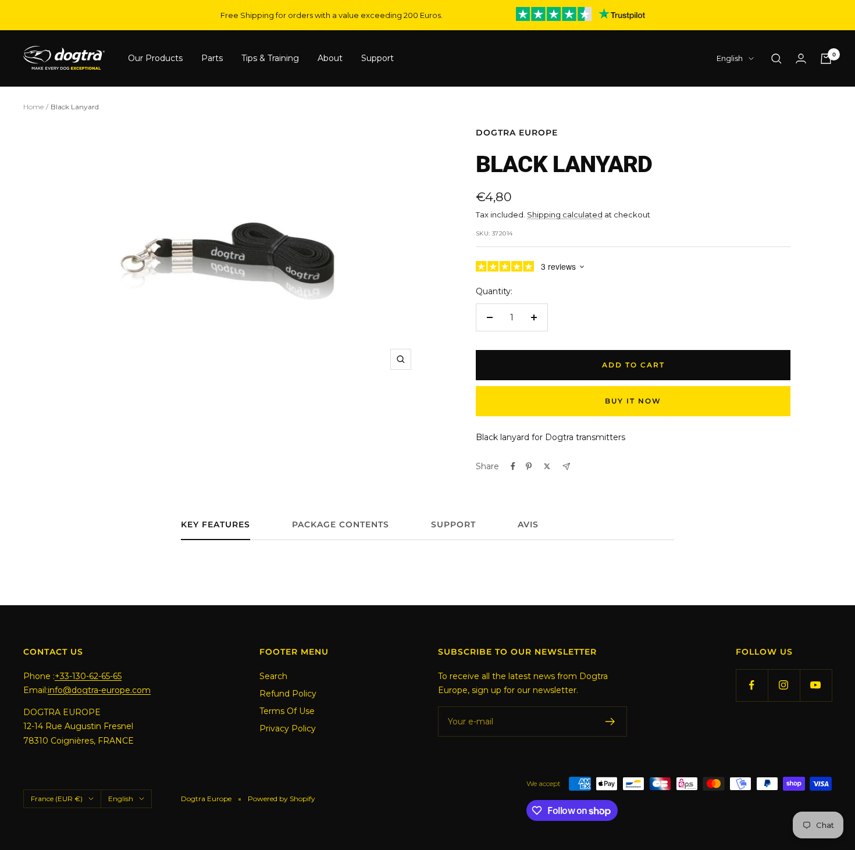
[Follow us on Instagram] (784, 685)
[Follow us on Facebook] (752, 685)
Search (273, 676)
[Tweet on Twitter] (547, 466)
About (330, 58)
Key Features (215, 525)
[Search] (776, 58)
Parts (212, 58)
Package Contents (340, 525)
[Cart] (826, 58)
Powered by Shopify (281, 798)
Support (377, 58)
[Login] (801, 58)
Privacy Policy (287, 728)
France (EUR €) (57, 798)
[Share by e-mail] (566, 466)
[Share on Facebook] (513, 466)
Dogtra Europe (517, 132)
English (730, 58)
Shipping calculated (565, 214)
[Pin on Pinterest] (529, 466)
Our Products (155, 58)
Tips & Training (270, 58)
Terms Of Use (287, 711)
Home (33, 106)
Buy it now (633, 401)
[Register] (610, 721)
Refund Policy (287, 693)
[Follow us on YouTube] (816, 685)
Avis (528, 525)
